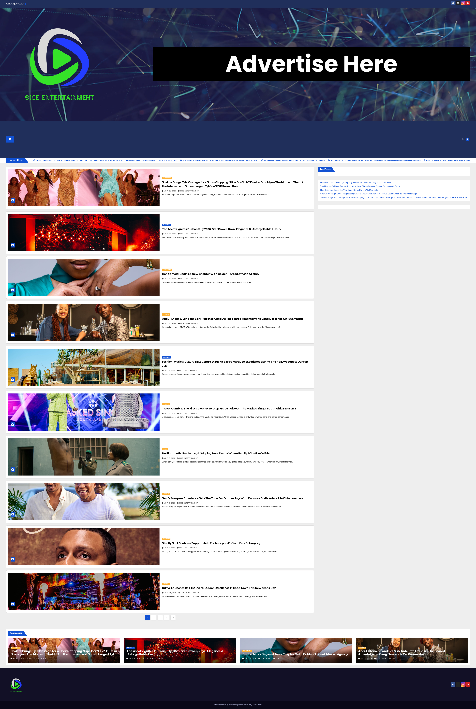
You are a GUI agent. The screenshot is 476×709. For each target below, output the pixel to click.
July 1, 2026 (169, 548)
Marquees (166, 224)
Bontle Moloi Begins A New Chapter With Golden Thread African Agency (210, 274)
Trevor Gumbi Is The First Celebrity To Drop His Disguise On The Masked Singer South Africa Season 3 (229, 408)
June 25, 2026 (170, 593)
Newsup (247, 705)
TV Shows (166, 314)
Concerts (166, 538)
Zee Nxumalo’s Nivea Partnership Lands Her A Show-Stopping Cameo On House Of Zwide (360, 186)
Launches (166, 494)
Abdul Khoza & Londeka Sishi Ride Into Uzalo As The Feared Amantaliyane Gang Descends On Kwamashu (232, 318)
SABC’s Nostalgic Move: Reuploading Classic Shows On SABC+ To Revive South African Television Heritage (368, 194)
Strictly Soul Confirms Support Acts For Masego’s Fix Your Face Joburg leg (211, 543)
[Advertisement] (237, 139)
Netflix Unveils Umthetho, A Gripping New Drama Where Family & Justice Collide (215, 453)
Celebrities (167, 178)
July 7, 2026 (169, 413)
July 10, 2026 (170, 234)
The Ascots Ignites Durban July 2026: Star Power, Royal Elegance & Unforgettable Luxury (221, 229)
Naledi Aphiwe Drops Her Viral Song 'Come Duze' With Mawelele (349, 190)
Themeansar (257, 705)
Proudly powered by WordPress (225, 705)
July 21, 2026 (170, 191)
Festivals (166, 583)
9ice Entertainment (189, 191)
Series (165, 449)
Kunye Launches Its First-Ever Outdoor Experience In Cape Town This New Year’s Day (219, 588)
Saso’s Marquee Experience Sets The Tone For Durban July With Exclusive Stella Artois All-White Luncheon (233, 498)
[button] (463, 139)
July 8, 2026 (169, 370)
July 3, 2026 (169, 503)
